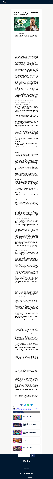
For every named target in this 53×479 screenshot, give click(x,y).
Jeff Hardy (20, 409)
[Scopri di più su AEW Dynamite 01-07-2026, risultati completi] (17, 448)
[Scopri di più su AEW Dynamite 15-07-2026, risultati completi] (17, 432)
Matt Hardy (23, 409)
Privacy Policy (26, 468)
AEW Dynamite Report (21, 10)
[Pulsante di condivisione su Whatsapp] (28, 405)
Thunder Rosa (29, 409)
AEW (15, 10)
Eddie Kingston (33, 408)
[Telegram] (26, 473)
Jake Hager (16, 409)
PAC (26, 409)
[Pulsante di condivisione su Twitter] (25, 405)
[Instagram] (22, 473)
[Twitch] (28, 473)
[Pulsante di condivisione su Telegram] (31, 405)
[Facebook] (20, 473)
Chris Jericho (26, 408)
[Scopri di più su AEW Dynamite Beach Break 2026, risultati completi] (17, 440)
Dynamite (29, 408)
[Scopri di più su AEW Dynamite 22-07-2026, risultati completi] (17, 425)
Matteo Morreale (30, 477)
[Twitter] (29, 473)
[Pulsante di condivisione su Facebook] (21, 405)
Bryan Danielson (21, 408)
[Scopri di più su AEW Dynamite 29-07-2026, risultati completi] (17, 417)
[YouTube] (32, 473)
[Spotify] (24, 473)
